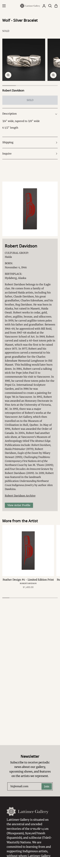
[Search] (49, 6)
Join (46, 786)
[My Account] (43, 6)
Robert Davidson (13, 90)
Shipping (7, 142)
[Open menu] (3, 6)
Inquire (7, 153)
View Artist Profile (19, 505)
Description (9, 113)
